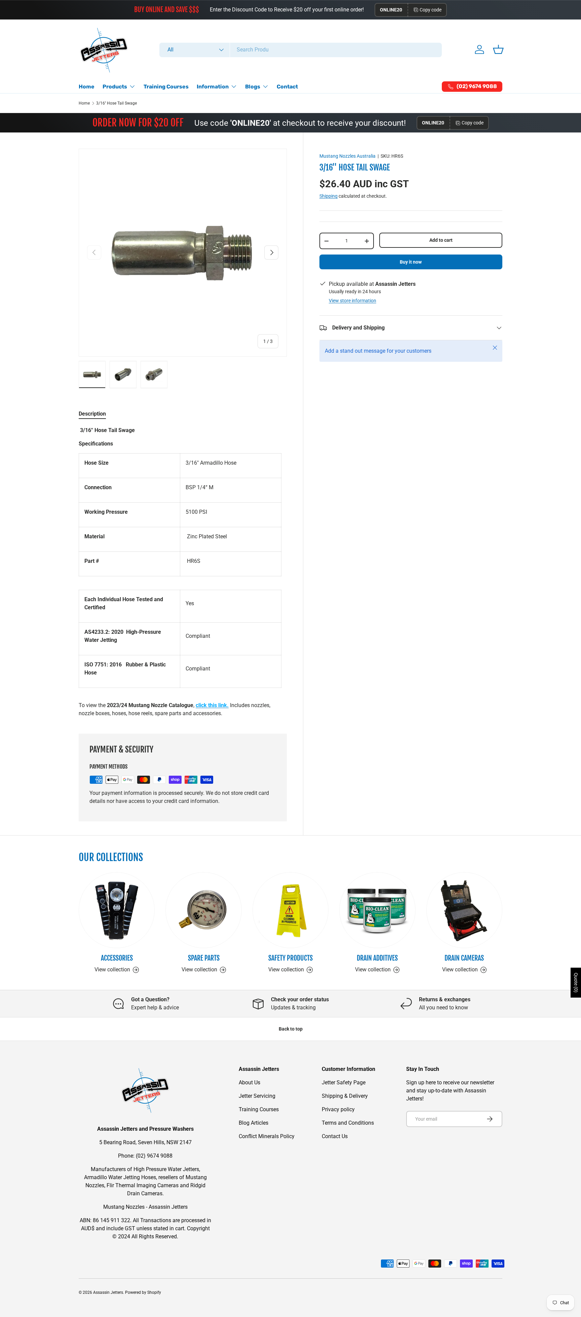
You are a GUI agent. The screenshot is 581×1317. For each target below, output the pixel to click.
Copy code (430, 9)
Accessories (117, 958)
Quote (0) (576, 983)
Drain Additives (377, 958)
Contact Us (335, 1136)
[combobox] (300, 49)
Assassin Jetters (108, 1292)
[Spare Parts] (203, 910)
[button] (498, 49)
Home (86, 86)
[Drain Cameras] (464, 910)
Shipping (328, 196)
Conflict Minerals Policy (267, 1136)
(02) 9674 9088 (154, 1156)
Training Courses (166, 86)
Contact (287, 86)
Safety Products (290, 958)
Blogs (252, 86)
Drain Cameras (464, 958)
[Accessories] (116, 910)
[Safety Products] (290, 910)
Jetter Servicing (257, 1096)
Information (213, 86)
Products (115, 86)
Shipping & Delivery (345, 1096)
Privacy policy (338, 1109)
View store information (352, 300)
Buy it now (411, 262)
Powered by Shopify (143, 1292)
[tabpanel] (183, 572)
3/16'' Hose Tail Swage (116, 103)
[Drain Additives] (377, 910)
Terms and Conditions (348, 1123)
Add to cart (441, 240)
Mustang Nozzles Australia (347, 156)
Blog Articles (253, 1123)
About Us (249, 1082)
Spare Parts (204, 958)
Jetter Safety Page (343, 1082)
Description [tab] (92, 414)
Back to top (291, 1029)
